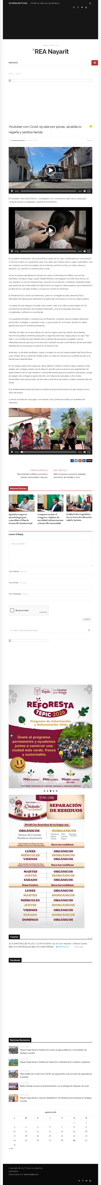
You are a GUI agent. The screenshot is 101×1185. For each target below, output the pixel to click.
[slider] (48, 191)
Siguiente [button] (89, 736)
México (89, 140)
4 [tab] (53, 791)
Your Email (17, 583)
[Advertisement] (50, 23)
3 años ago (78, 947)
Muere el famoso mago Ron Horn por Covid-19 (46, 3)
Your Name (18, 571)
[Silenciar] (84, 191)
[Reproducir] (12, 191)
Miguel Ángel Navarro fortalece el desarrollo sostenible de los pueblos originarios (55, 1062)
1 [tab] (44, 791)
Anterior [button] (12, 736)
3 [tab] (50, 791)
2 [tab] (47, 791)
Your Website (18, 594)
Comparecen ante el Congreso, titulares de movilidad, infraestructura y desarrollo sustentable (50, 519)
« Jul (11, 1148)
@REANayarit (63, 947)
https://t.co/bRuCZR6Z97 (42, 947)
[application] (50, 170)
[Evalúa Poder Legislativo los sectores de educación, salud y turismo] (79, 503)
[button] (50, 170)
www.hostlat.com (31, 1174)
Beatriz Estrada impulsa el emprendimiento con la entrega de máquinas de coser (54, 1086)
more (89, 461)
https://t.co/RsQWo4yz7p (20, 947)
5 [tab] (56, 791)
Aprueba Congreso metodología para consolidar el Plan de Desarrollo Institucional (20, 519)
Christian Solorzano (18, 140)
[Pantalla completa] (89, 191)
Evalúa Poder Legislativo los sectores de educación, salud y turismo (79, 517)
